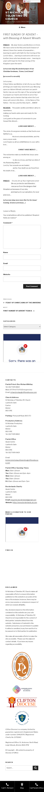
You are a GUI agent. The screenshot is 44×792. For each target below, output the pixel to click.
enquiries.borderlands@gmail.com (23, 500)
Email (5, 263)
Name (5, 252)
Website (6, 274)
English (27, 1)
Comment (7, 223)
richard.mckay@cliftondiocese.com (23, 392)
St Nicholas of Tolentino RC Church (17, 16)
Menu (23, 27)
